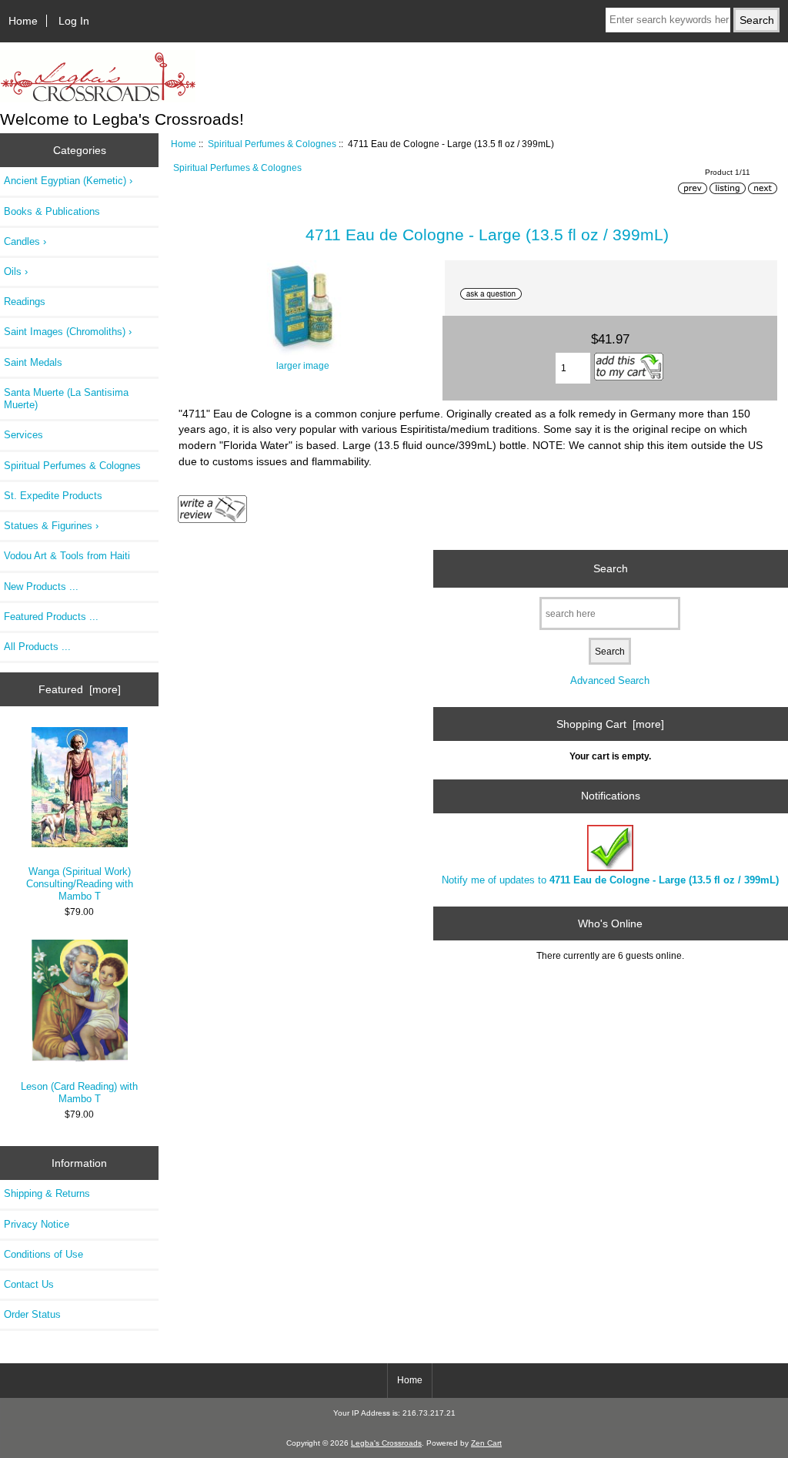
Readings (24, 301)
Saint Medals (33, 362)
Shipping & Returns (47, 1193)
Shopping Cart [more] (610, 724)
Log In (73, 21)
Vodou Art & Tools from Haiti (67, 555)
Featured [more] (79, 689)
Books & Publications (52, 211)
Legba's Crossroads (386, 1443)
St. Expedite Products (53, 495)
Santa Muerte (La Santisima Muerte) (66, 399)
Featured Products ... (51, 616)
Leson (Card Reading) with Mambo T (79, 1092)
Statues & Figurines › (51, 525)
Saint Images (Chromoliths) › (68, 331)
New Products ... (41, 586)
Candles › (25, 241)
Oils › (16, 271)
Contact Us (29, 1284)
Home (23, 21)
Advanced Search (609, 680)
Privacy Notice (36, 1224)
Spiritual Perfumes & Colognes (272, 144)
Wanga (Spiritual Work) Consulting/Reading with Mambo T (79, 884)
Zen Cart (486, 1443)
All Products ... (37, 646)
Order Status (32, 1314)
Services (23, 435)
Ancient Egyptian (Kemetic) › (68, 180)
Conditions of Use (43, 1254)
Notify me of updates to (610, 880)
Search (610, 568)
